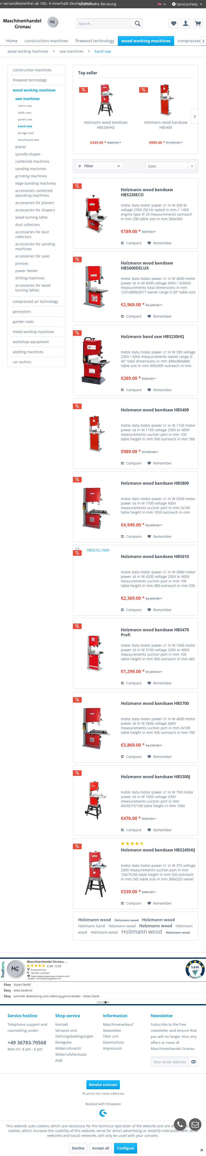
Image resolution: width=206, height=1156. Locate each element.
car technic (22, 361)
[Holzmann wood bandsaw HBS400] (165, 99)
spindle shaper (28, 154)
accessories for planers (34, 202)
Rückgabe (63, 1042)
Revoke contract (103, 1084)
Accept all (100, 1148)
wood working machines (34, 90)
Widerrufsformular (71, 1054)
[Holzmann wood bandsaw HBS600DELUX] (96, 286)
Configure (125, 1148)
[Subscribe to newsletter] (193, 1062)
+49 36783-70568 (27, 1042)
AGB (58, 1060)
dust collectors (27, 224)
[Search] (137, 23)
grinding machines (31, 176)
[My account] (186, 23)
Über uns (111, 1036)
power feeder (26, 270)
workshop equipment (31, 341)
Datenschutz (113, 1042)
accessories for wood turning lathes (32, 287)
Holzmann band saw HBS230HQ (152, 336)
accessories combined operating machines (34, 193)
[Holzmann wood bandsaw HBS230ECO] (96, 213)
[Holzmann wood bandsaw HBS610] (96, 580)
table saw (24, 112)
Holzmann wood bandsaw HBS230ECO (147, 192)
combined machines (32, 161)
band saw (25, 126)
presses (21, 263)
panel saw (25, 119)
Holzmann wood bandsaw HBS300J (155, 776)
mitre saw (25, 106)
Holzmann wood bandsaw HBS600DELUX (147, 265)
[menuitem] (109, 23)
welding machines (28, 351)
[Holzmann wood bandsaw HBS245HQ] (105, 99)
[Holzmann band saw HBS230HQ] (96, 360)
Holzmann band (92, 925)
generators (22, 311)
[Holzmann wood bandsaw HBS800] (96, 507)
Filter (88, 165)
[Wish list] (173, 23)
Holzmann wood (95, 919)
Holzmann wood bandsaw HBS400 (165, 125)
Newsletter (112, 1030)
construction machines (32, 70)
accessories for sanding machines (35, 246)
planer (20, 146)
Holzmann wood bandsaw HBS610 (155, 556)
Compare (133, 243)
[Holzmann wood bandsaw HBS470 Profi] (96, 653)
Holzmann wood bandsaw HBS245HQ (105, 125)
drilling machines (30, 278)
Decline (78, 1148)
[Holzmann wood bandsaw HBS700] (96, 727)
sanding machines (30, 168)
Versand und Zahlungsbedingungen (74, 1033)
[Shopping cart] (198, 23)
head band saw (28, 140)
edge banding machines (35, 183)
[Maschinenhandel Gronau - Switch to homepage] (31, 28)
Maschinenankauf (118, 1024)
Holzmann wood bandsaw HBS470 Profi (155, 632)
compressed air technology (35, 301)
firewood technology (30, 80)
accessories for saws (32, 256)
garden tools (23, 321)
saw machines (27, 98)
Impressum (112, 1048)
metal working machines (33, 331)
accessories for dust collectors (32, 234)
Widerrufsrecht (68, 1048)
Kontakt (61, 1024)
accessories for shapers (35, 210)
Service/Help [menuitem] (187, 4)
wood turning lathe (31, 217)
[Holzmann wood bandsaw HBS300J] (96, 800)
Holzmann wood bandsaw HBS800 (155, 483)
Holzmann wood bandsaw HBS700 (155, 703)
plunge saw (26, 133)
